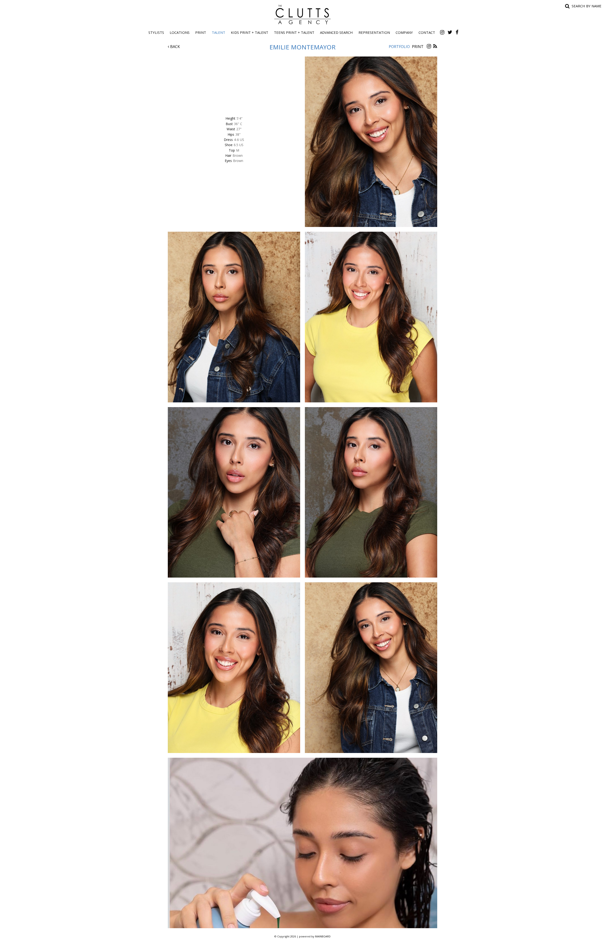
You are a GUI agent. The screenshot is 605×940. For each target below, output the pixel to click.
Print (200, 32)
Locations (180, 32)
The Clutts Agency (302, 14)
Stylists (156, 32)
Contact (427, 32)
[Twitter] (450, 32)
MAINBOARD (323, 936)
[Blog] (435, 46)
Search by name (586, 6)
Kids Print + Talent (249, 32)
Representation (374, 32)
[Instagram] (442, 32)
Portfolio (399, 46)
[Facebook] (457, 32)
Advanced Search (336, 32)
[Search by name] (567, 6)
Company (404, 32)
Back (174, 46)
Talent (218, 32)
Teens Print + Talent (294, 32)
